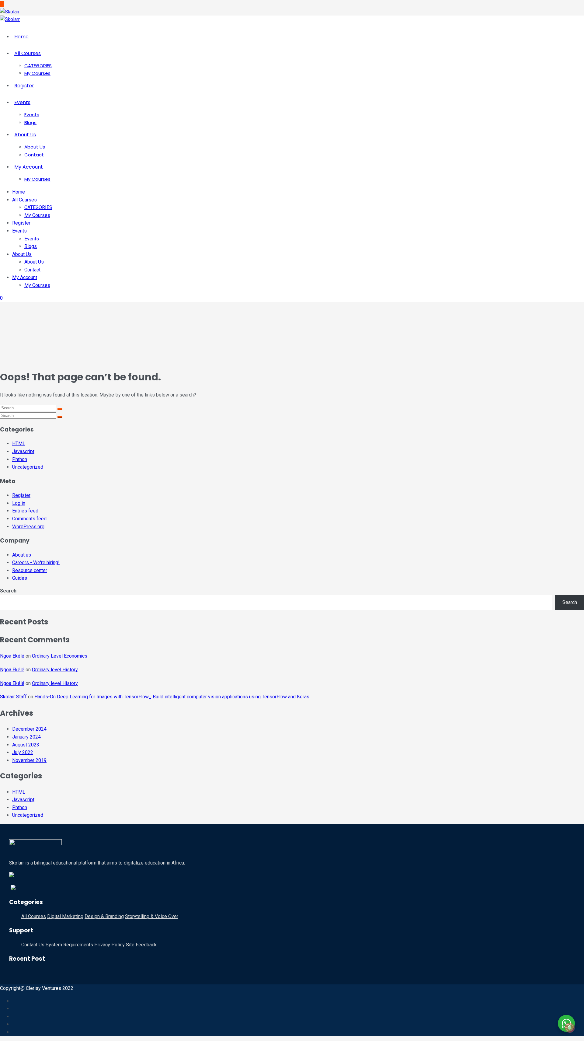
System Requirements (69, 945)
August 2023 (25, 745)
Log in (18, 503)
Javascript (23, 451)
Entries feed (25, 511)
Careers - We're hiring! (36, 562)
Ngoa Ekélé (12, 656)
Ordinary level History (55, 669)
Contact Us (32, 945)
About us (21, 555)
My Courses (37, 73)
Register (24, 85)
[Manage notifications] (570, 1027)
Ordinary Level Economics (59, 656)
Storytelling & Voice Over (151, 916)
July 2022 (22, 752)
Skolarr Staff (13, 697)
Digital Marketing (65, 916)
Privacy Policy (109, 945)
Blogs (30, 122)
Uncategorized (27, 467)
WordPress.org (28, 526)
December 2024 (29, 729)
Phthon (19, 459)
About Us (25, 134)
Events (22, 102)
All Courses (27, 53)
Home (21, 36)
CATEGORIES (38, 65)
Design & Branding (104, 916)
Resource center (29, 570)
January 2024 (26, 737)
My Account (28, 166)
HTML (18, 443)
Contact (34, 155)
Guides (19, 578)
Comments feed (29, 519)
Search (8, 591)
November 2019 (29, 760)
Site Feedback (141, 945)
